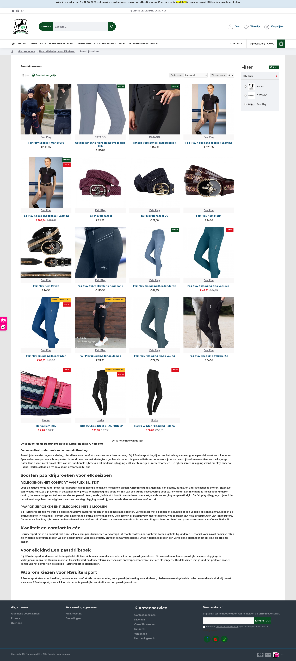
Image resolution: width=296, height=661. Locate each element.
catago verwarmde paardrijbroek (154, 142)
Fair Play (46, 137)
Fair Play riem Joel (100, 215)
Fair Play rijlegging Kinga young (154, 356)
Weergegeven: (218, 75)
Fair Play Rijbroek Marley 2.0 (46, 142)
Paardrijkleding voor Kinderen (57, 51)
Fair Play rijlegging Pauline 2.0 (208, 356)
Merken (248, 76)
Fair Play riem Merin (208, 215)
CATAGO (100, 137)
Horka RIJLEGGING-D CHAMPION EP (100, 425)
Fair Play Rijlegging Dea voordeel (208, 286)
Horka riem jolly (46, 425)
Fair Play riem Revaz (46, 286)
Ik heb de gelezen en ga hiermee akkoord (237, 626)
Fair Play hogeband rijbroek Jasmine (208, 142)
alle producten (26, 51)
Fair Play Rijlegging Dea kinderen (154, 286)
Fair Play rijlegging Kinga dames (100, 356)
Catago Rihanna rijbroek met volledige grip (100, 144)
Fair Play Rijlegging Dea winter (46, 356)
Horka (46, 420)
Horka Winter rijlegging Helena (154, 425)
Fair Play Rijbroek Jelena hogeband (100, 286)
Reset (275, 67)
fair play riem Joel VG (154, 215)
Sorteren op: (176, 75)
